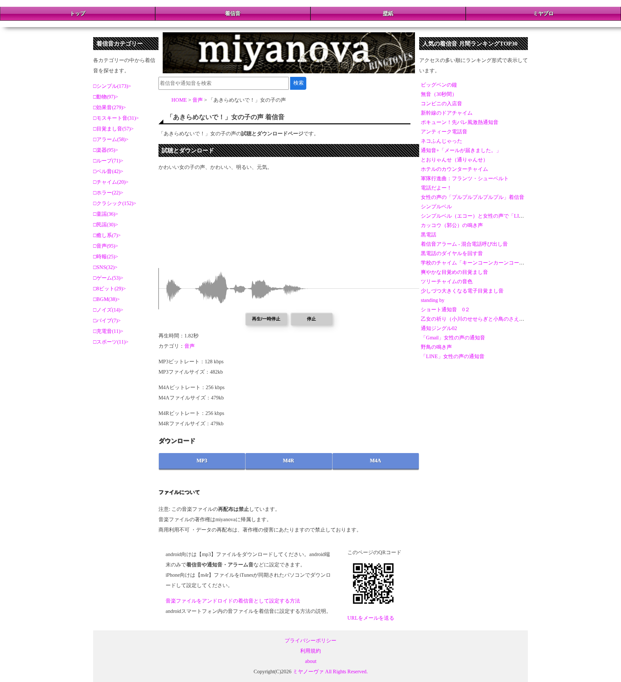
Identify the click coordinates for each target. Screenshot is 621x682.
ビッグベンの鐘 (439, 85)
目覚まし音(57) (113, 128)
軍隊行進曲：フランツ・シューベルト (465, 178)
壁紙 (388, 13)
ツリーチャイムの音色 (447, 281)
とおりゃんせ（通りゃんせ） (454, 159)
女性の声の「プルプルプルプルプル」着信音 (472, 197)
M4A (375, 460)
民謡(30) (105, 224)
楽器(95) (105, 150)
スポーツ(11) (110, 342)
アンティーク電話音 (444, 131)
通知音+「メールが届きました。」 (461, 150)
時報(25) (105, 256)
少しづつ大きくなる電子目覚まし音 (462, 291)
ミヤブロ (543, 13)
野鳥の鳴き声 (436, 347)
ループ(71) (108, 160)
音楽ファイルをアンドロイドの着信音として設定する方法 (233, 601)
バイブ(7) (107, 320)
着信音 (233, 13)
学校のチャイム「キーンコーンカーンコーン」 (475, 262)
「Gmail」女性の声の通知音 (453, 337)
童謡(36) (105, 214)
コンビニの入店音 (441, 103)
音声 (189, 346)
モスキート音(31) (116, 118)
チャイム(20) (110, 182)
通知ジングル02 (439, 328)
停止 (311, 318)
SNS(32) (105, 267)
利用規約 (310, 651)
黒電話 (428, 234)
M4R (288, 460)
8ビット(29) (109, 288)
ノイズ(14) (108, 310)
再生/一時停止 (266, 318)
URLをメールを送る (370, 618)
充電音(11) (108, 331)
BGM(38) (106, 299)
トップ (77, 13)
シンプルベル (436, 206)
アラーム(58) (110, 139)
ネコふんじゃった (441, 141)
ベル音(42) (108, 171)
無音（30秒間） (439, 94)
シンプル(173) (112, 86)
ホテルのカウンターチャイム (454, 169)
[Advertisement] (288, 223)
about (310, 661)
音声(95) (105, 246)
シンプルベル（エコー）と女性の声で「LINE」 (476, 216)
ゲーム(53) (108, 278)
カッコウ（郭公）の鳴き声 (452, 225)
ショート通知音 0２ (445, 309)
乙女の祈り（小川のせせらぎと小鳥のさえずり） (478, 319)
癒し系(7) (107, 235)
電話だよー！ (436, 188)
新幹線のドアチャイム (447, 113)
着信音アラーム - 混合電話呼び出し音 (464, 244)
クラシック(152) (114, 203)
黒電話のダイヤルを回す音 (452, 253)
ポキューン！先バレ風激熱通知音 (459, 122)
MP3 (202, 460)
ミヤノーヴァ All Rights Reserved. (330, 671)
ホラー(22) (108, 192)
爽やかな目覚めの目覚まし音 (454, 272)
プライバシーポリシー (310, 640)
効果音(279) (109, 107)
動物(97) (105, 96)
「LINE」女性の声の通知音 (453, 356)
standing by (432, 300)
